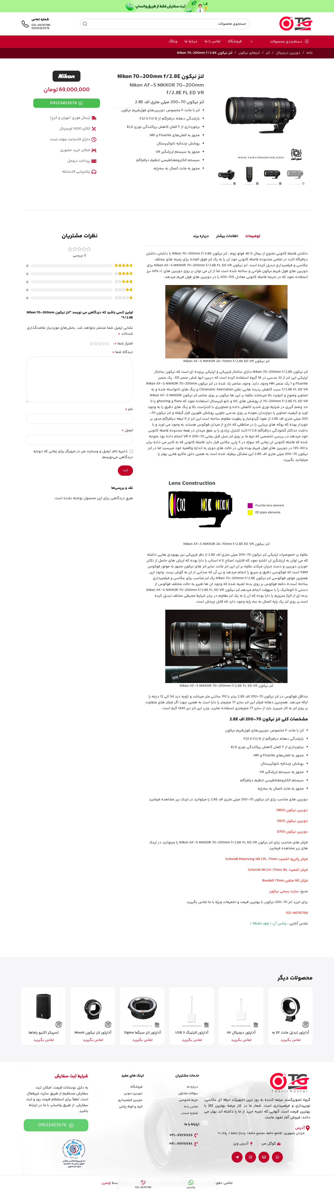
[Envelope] (263, 1157)
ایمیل (127, 430)
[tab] (252, 236)
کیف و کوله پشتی (131, 1106)
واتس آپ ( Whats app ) (268, 923)
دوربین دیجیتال (288, 53)
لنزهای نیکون (249, 53)
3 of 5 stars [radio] (99, 343)
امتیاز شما (123, 344)
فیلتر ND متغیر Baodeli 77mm (285, 880)
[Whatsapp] (277, 1157)
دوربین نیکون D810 (292, 821)
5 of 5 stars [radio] (92, 343)
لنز (268, 53)
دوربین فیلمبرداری (130, 1100)
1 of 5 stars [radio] (107, 343)
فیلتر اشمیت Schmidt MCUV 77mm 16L (278, 870)
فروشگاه (136, 1086)
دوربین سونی (133, 1093)
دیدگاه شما (122, 352)
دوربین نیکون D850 (292, 810)
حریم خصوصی (188, 1100)
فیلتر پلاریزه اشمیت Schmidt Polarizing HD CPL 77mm (266, 859)
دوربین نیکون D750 (292, 832)
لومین (106, 1183)
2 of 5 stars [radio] (103, 343)
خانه (309, 53)
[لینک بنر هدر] (167, 6)
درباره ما (192, 1086)
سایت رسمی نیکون (284, 891)
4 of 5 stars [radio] (96, 343)
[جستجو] (85, 24)
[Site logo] (296, 24)
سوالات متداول (188, 1093)
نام (129, 409)
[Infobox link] (35, 24)
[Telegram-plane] (237, 1157)
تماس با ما (191, 1106)
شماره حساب (189, 1113)
